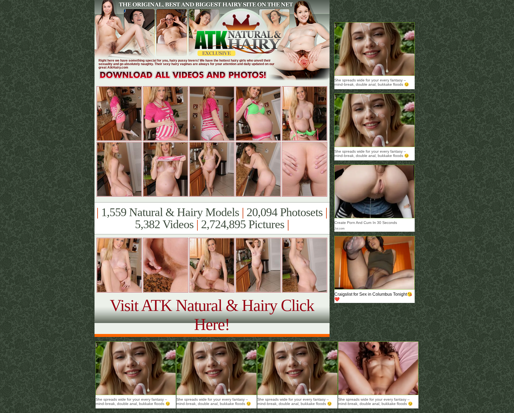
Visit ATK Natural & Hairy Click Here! (212, 314)
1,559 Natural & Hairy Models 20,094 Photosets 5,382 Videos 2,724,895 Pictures (211, 218)
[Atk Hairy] (188, 79)
